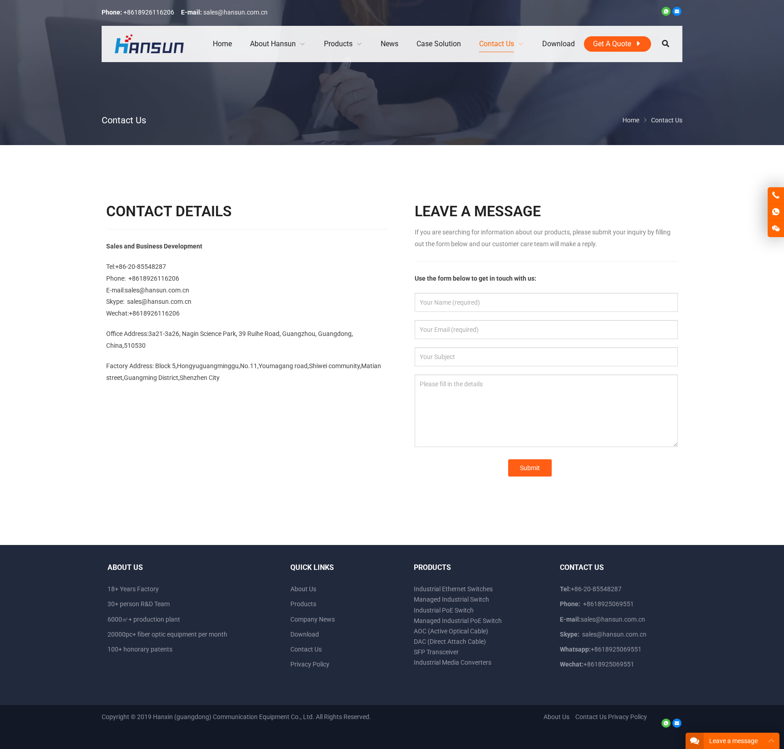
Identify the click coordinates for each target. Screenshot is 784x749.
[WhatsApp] (666, 13)
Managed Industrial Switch (451, 599)
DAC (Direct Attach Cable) (450, 641)
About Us (303, 589)
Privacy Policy (309, 664)
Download (304, 634)
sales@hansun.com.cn (235, 12)
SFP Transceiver (436, 652)
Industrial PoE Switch (444, 610)
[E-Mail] (676, 13)
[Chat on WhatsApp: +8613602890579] (776, 212)
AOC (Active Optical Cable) (451, 631)
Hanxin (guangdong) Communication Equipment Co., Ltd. (233, 716)
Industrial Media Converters (452, 662)
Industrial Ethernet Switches (453, 589)
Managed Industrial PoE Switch (458, 620)
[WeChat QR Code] (776, 229)
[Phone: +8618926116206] (776, 195)
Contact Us (306, 649)
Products (303, 604)
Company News (312, 619)
